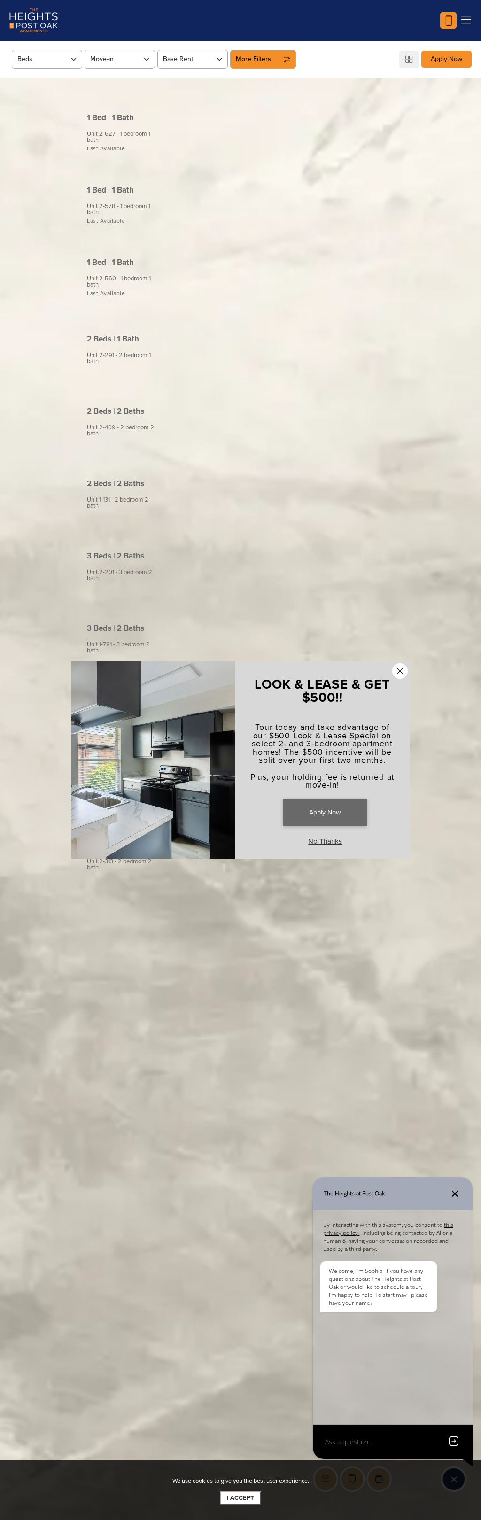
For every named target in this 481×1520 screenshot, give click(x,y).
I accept (240, 1498)
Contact (437, 122)
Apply (390, 122)
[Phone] (448, 20)
